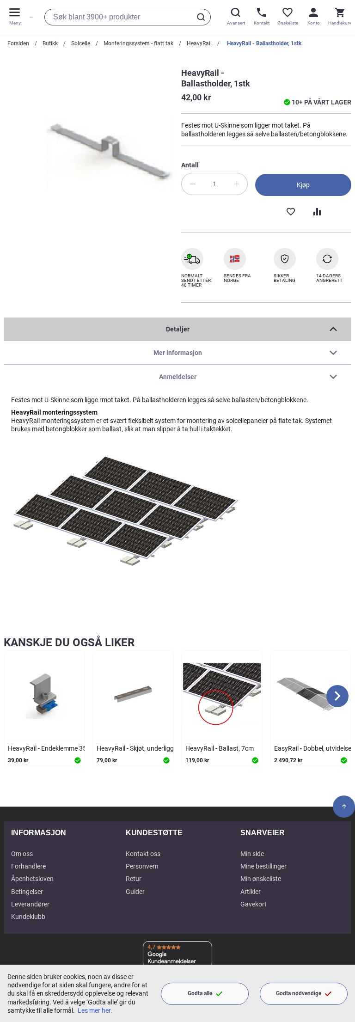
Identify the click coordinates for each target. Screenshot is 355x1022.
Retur (133, 878)
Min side (252, 853)
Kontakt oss (143, 853)
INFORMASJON (38, 833)
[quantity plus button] (237, 184)
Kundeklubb (28, 916)
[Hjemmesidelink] (29, 17)
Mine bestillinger (263, 866)
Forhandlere (28, 866)
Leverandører (30, 904)
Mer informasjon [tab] (177, 352)
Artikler (250, 891)
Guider (135, 891)
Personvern (142, 866)
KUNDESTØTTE (154, 833)
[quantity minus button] (192, 184)
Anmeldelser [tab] (177, 376)
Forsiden (18, 43)
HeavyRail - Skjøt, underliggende (142, 748)
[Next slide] (337, 696)
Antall (190, 165)
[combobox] (127, 17)
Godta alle (200, 993)
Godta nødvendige (298, 993)
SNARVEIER (262, 833)
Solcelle (80, 43)
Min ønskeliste (260, 878)
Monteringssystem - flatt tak (138, 43)
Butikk (50, 43)
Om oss (22, 853)
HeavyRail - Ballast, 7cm (219, 748)
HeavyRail (199, 43)
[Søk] (202, 17)
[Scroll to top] (344, 807)
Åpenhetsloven (32, 878)
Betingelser (27, 891)
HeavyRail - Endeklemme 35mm (53, 748)
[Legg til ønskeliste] (290, 211)
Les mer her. (95, 1010)
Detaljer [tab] (178, 329)
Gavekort (253, 904)
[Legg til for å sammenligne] (316, 211)
